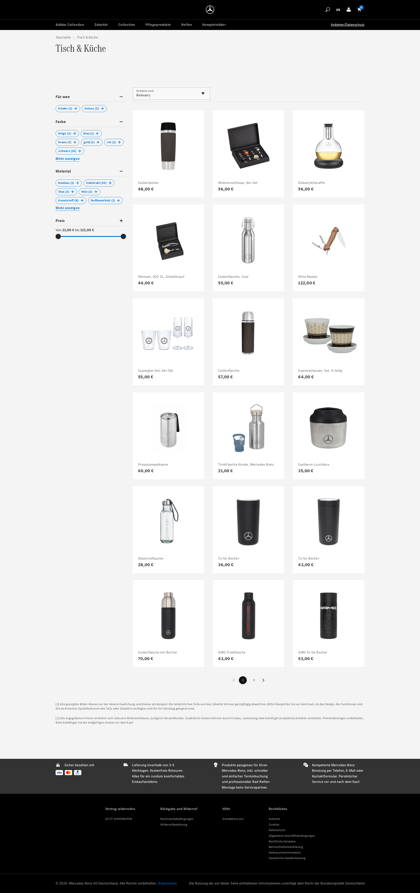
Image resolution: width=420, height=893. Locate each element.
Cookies (274, 825)
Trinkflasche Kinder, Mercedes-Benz (246, 464)
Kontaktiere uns (232, 819)
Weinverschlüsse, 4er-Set (237, 182)
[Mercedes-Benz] (210, 9)
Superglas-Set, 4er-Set (155, 370)
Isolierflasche (228, 370)
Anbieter (274, 819)
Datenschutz (277, 830)
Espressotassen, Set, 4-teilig (320, 370)
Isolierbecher (148, 182)
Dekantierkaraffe (311, 182)
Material (63, 171)
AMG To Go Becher (312, 652)
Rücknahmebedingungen (176, 819)
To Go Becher (228, 558)
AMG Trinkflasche (231, 652)
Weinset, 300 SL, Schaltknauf (161, 276)
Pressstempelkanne (153, 464)
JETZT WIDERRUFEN (118, 819)
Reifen (186, 24)
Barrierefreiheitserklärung (286, 847)
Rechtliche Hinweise (282, 841)
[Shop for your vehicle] (338, 9)
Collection (126, 24)
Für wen (63, 96)
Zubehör (101, 24)
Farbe (61, 121)
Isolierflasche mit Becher (157, 652)
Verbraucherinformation (285, 853)
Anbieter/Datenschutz (347, 24)
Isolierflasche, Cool (233, 276)
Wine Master (308, 276)
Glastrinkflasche (150, 558)
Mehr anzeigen (68, 158)
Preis (60, 220)
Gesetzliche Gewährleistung (287, 858)
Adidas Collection (70, 24)
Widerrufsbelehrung (173, 825)
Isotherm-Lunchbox (313, 464)
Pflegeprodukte (158, 24)
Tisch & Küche (87, 37)
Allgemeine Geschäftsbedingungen (292, 836)
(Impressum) (167, 883)
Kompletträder (214, 24)
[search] (327, 9)
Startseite (63, 37)
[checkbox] (68, 108)
